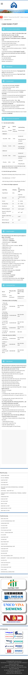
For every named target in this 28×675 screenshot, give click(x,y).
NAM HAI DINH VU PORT (6, 508)
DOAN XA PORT (4, 499)
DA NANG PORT (4, 527)
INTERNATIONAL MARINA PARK (7, 571)
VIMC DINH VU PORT (5, 510)
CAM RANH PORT (4, 537)
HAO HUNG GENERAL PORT (7, 555)
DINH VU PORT (4, 503)
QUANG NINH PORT (5, 475)
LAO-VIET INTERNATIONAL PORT (8, 521)
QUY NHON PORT (4, 564)
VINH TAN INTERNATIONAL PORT (8, 546)
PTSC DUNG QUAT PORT (6, 530)
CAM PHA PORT (4, 480)
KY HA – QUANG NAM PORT (7, 532)
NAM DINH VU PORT (5, 505)
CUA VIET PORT (4, 525)
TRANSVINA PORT (5, 496)
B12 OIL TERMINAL (5, 477)
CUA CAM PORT (4, 482)
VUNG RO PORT (4, 544)
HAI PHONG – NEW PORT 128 (7, 490)
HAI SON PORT (4, 553)
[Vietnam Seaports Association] (14, 4)
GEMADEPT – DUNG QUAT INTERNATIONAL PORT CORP (13, 558)
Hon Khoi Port (4, 560)
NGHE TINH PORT (4, 518)
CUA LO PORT (4, 569)
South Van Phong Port (5, 562)
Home (1, 19)
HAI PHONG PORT (4, 484)
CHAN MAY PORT (4, 548)
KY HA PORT (3, 534)
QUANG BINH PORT (5, 523)
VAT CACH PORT (4, 501)
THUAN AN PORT (4, 551)
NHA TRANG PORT (5, 541)
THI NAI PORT (4, 539)
